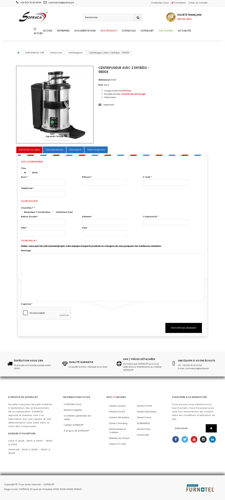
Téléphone (27, 188)
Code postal (150, 216)
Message (26, 250)
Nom (24, 177)
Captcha (26, 304)
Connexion (180, 2)
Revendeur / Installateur (37, 212)
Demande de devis (29, 149)
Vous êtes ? (28, 207)
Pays (84, 227)
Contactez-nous (160, 2)
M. (25, 172)
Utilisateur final (64, 212)
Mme (35, 172)
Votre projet (29, 240)
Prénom (87, 177)
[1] (211, 428)
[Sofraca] (48, 17)
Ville (24, 227)
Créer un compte (198, 2)
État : (101, 84)
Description (75, 149)
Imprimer (108, 104)
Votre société (29, 201)
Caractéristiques (54, 149)
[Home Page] (18, 53)
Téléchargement (96, 149)
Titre (23, 168)
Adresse (87, 216)
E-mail (147, 177)
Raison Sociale (29, 216)
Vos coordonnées (32, 161)
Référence (104, 79)
